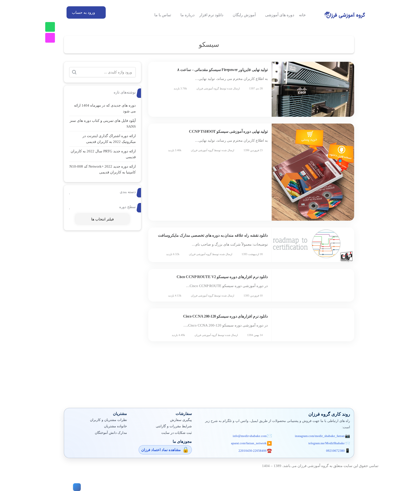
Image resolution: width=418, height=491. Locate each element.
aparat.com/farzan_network (249, 443)
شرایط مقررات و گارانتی (174, 426)
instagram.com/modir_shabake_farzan (320, 436)
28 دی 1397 (256, 88)
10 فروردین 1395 (253, 295)
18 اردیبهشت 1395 (252, 254)
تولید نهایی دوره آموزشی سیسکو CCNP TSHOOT (228, 131)
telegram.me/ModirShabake (326, 443)
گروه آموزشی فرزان (207, 88)
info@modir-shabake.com (250, 436)
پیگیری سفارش (181, 420)
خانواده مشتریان (115, 426)
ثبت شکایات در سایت (176, 433)
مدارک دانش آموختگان (111, 433)
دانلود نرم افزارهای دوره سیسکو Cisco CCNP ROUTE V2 (222, 277)
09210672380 (335, 450)
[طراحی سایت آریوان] (76, 487)
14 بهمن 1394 (255, 335)
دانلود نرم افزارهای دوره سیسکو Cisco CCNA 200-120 (225, 316)
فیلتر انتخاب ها (102, 219)
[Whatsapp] (50, 27)
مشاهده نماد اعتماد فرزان (161, 450)
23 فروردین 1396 (253, 150)
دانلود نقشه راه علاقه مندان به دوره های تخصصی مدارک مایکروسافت (213, 235)
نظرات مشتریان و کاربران (108, 420)
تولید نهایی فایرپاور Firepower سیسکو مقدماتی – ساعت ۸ (222, 70)
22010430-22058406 (253, 450)
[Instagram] (50, 38)
